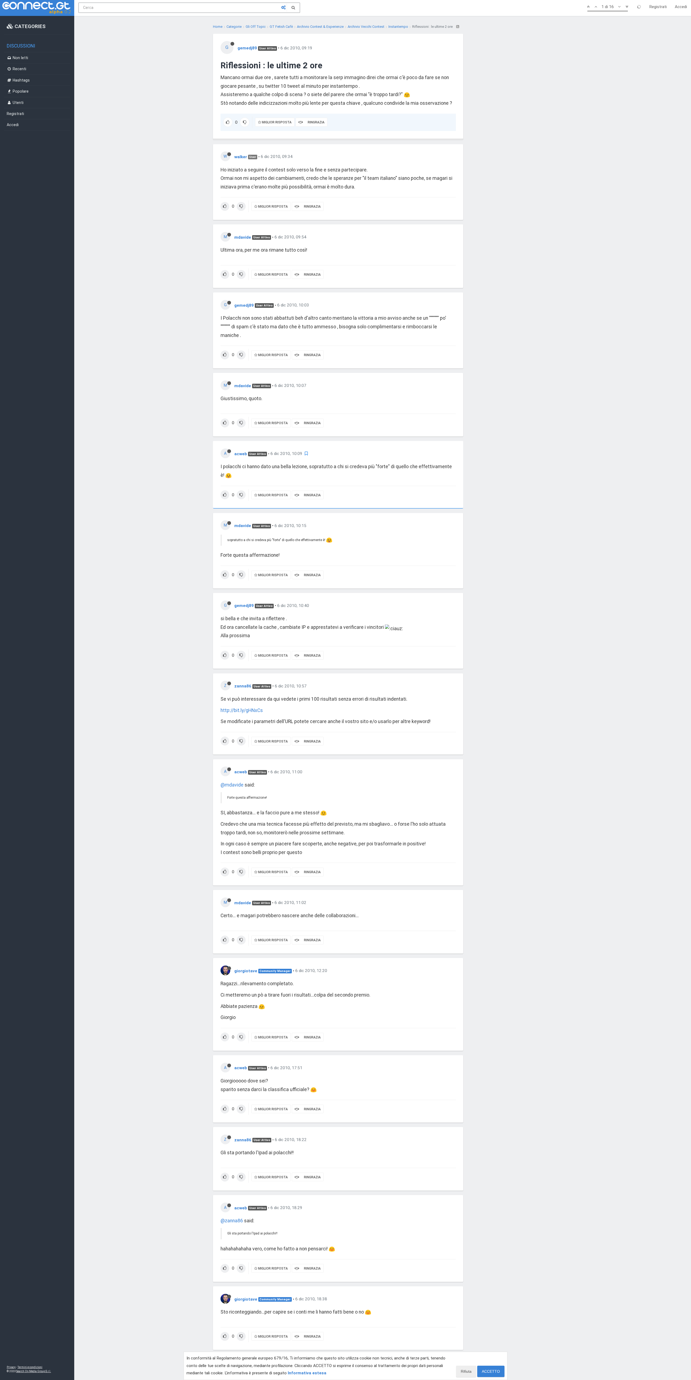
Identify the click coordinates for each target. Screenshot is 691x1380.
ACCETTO (491, 1371)
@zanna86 (232, 1220)
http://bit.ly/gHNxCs (242, 710)
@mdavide (232, 785)
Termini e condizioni (30, 1367)
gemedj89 (247, 48)
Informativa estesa (307, 1373)
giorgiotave (245, 970)
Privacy (11, 1367)
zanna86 (242, 686)
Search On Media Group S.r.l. (33, 1371)
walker (240, 156)
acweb (240, 453)
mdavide (242, 237)
